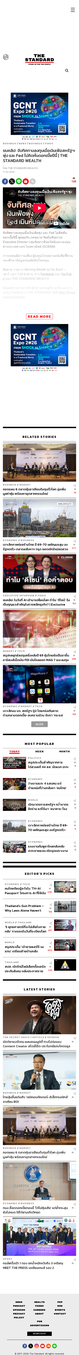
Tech (21, 651)
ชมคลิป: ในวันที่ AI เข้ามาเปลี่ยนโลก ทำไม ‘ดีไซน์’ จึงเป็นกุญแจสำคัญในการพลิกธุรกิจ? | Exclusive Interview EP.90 (36, 602)
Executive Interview (19, 595)
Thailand (24, 922)
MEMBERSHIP (39, 1333)
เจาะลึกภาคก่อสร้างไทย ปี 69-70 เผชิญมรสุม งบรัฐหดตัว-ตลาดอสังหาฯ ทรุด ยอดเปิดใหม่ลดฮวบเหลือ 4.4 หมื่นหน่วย (35, 546)
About (39, 1314)
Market (25, 484)
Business (9, 143)
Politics (34, 758)
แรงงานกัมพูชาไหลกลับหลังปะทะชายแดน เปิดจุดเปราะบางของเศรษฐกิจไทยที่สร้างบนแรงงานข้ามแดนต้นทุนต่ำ (48, 848)
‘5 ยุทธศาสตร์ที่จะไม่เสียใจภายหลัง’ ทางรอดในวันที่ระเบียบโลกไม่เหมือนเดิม (25, 929)
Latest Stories (39, 989)
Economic (10, 540)
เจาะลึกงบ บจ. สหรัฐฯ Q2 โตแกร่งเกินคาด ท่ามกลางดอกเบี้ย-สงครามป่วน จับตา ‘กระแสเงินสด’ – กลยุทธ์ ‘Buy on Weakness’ (33, 713)
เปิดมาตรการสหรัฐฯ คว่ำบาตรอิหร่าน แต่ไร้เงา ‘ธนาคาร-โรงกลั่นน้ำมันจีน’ (48, 806)
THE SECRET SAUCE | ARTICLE (23, 1037)
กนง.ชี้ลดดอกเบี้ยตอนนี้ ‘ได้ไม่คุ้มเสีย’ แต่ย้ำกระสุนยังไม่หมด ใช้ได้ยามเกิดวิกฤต (35, 1210)
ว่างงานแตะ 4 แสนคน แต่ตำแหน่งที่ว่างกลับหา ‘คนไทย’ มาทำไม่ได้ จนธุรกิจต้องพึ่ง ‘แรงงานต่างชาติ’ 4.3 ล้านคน (47, 785)
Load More (39, 1276)
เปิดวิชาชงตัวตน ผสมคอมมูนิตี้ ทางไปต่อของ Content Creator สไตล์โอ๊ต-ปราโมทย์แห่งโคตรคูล (36, 1044)
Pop (60, 1302)
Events (60, 1310)
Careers (39, 1310)
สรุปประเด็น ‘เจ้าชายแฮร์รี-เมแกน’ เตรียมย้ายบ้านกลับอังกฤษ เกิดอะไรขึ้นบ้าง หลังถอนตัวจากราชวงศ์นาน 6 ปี (24, 949)
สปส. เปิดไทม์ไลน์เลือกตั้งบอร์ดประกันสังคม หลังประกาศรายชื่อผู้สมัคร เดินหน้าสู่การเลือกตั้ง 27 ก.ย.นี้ (25, 968)
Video (49, 143)
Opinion (53, 1037)
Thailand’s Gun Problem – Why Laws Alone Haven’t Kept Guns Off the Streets (24, 908)
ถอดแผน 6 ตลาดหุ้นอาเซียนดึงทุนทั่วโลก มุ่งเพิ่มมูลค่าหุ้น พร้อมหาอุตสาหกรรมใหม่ (34, 491)
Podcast (19, 1306)
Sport (7, 1259)
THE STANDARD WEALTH (23, 168)
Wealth (39, 1302)
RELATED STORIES (39, 436)
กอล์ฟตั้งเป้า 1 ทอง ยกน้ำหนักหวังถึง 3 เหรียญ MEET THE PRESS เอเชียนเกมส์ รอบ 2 (33, 1265)
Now (60, 1306)
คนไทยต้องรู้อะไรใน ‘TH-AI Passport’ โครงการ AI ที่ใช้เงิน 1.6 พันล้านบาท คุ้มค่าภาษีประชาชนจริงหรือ (25, 890)
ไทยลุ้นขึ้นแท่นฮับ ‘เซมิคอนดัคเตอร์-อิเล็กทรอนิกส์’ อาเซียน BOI (35, 1099)
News (22, 143)
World (33, 800)
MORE (39, 724)
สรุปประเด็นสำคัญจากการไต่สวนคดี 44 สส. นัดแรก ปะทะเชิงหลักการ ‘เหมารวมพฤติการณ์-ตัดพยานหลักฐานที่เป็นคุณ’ (48, 764)
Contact (60, 1314)
